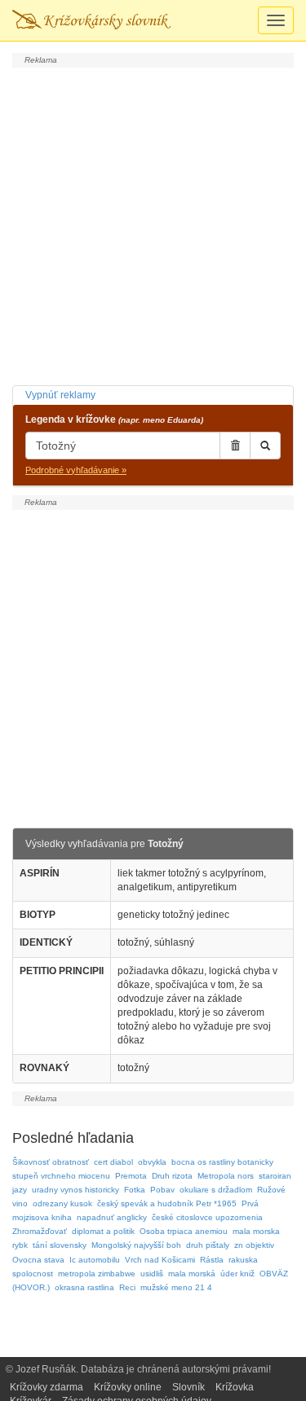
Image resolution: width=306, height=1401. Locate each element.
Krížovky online (128, 1387)
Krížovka (234, 1387)
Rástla (212, 1259)
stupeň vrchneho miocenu (61, 1175)
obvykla (152, 1161)
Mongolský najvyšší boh (136, 1245)
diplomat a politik (103, 1231)
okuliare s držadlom (216, 1189)
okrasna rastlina (84, 1287)
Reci (127, 1287)
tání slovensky (59, 1245)
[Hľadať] (265, 445)
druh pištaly (207, 1245)
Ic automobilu (94, 1259)
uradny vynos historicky (75, 1189)
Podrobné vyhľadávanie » (75, 470)
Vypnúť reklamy (60, 395)
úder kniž (237, 1273)
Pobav (162, 1189)
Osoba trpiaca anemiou (184, 1231)
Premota (131, 1175)
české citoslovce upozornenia (207, 1217)
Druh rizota (172, 1175)
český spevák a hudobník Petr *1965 (167, 1203)
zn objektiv (254, 1245)
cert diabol (113, 1161)
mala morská (191, 1273)
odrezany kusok (62, 1203)
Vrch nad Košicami (160, 1259)
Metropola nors (225, 1175)
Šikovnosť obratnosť (50, 1161)
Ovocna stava (38, 1259)
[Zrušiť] (235, 445)
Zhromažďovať (39, 1231)
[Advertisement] (153, 224)
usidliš (151, 1273)
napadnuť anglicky (112, 1217)
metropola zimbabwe (96, 1273)
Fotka (134, 1189)
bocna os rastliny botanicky (222, 1161)
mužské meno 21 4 (176, 1287)
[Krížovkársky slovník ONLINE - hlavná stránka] (91, 20)
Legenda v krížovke (114, 419)
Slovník (188, 1387)
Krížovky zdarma (46, 1387)
